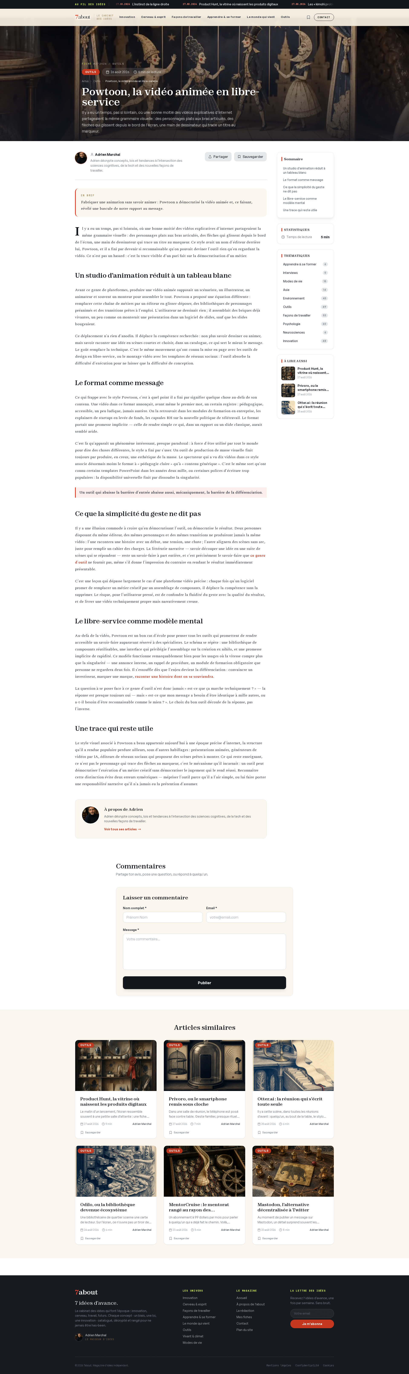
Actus (85, 81)
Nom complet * (135, 908)
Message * (131, 930)
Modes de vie (192, 1342)
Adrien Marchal (107, 154)
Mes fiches (244, 1317)
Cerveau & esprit (153, 17)
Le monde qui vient (261, 17)
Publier (204, 982)
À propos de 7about (250, 1304)
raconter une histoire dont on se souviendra (174, 676)
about (86, 1292)
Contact (324, 17)
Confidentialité (307, 1365)
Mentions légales (278, 1365)
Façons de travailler (186, 17)
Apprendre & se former (224, 17)
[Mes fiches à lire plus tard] (308, 17)
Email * (211, 908)
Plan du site (244, 1330)
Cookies (328, 1365)
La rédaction (245, 1310)
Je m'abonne (312, 1324)
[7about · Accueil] (83, 17)
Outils (285, 17)
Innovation (127, 17)
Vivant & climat (193, 1336)
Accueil (241, 1298)
